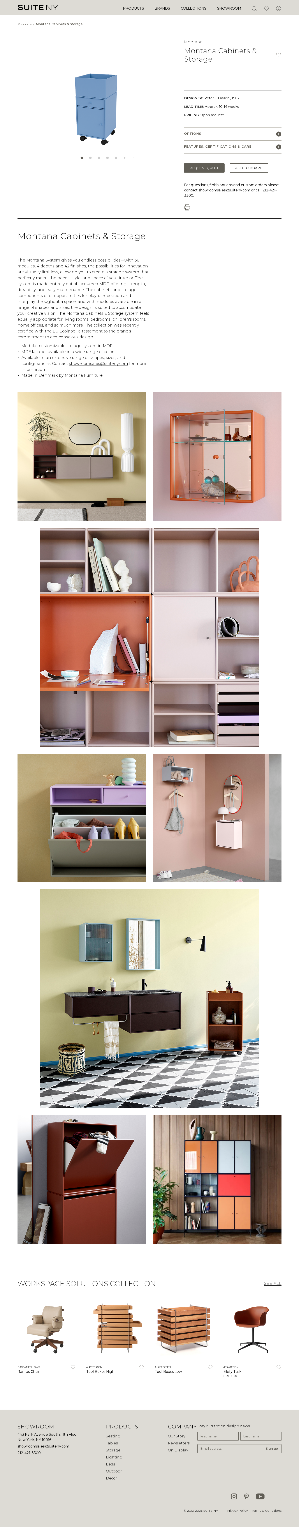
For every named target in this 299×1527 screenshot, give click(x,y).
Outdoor (114, 1471)
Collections (193, 8)
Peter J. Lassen (216, 98)
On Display (178, 1450)
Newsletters (179, 1443)
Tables (112, 1443)
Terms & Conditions (266, 1511)
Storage (113, 1450)
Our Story (176, 1436)
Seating (113, 1436)
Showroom (229, 8)
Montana (193, 42)
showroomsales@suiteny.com (224, 190)
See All (272, 1283)
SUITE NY (210, 1511)
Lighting (114, 1457)
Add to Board (249, 168)
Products (133, 8)
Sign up (272, 1449)
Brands (162, 8)
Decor (111, 1478)
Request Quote (204, 168)
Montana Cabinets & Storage (59, 24)
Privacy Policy (237, 1511)
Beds (110, 1464)
